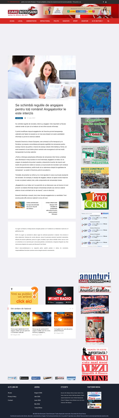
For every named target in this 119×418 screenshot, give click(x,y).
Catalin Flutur (80, 393)
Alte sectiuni (97, 21)
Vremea (83, 213)
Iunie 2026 (37, 400)
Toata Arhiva (38, 408)
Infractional (45, 21)
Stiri (69, 397)
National (19, 118)
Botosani (70, 402)
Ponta (62, 395)
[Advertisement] (59, 38)
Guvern (72, 397)
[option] (46, 2)
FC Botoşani (66, 400)
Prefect (70, 395)
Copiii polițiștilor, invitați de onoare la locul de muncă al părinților (46, 2)
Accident (66, 397)
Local (20, 21)
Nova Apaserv (78, 395)
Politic (56, 21)
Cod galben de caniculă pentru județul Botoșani (63, 329)
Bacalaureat (80, 397)
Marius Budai (74, 393)
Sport (75, 21)
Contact (10, 400)
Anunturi (84, 21)
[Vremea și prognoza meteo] (105, 213)
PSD (66, 402)
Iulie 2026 (37, 396)
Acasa (12, 21)
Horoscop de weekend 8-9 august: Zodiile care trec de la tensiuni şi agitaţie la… (41, 330)
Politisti (75, 397)
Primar (62, 400)
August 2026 (38, 393)
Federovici (63, 402)
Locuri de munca (80, 400)
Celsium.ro (99, 246)
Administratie (31, 21)
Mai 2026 (37, 404)
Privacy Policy (12, 396)
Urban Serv (66, 395)
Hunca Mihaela (73, 400)
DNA (73, 395)
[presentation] (72, 308)
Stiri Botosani (68, 393)
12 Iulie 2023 (31, 118)
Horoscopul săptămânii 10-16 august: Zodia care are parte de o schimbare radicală (20, 330)
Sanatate (66, 21)
